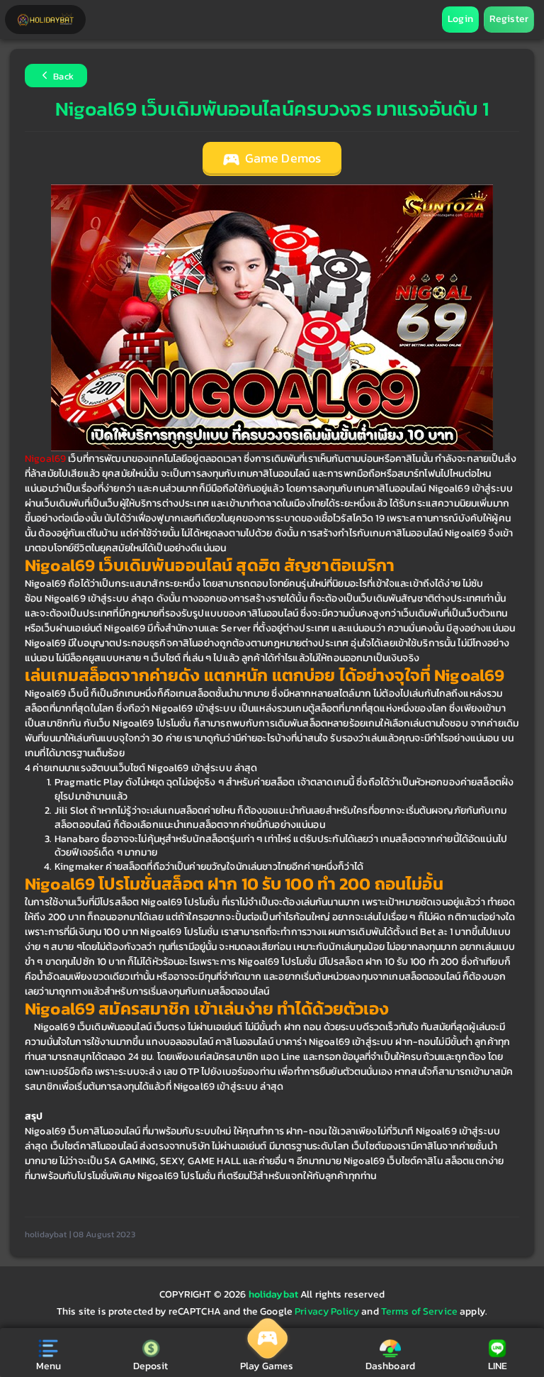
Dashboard (390, 1366)
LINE (498, 1366)
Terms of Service (419, 1311)
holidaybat (275, 1294)
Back (62, 77)
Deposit (151, 1366)
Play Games (266, 1366)
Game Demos (282, 158)
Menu (49, 1366)
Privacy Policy (327, 1311)
